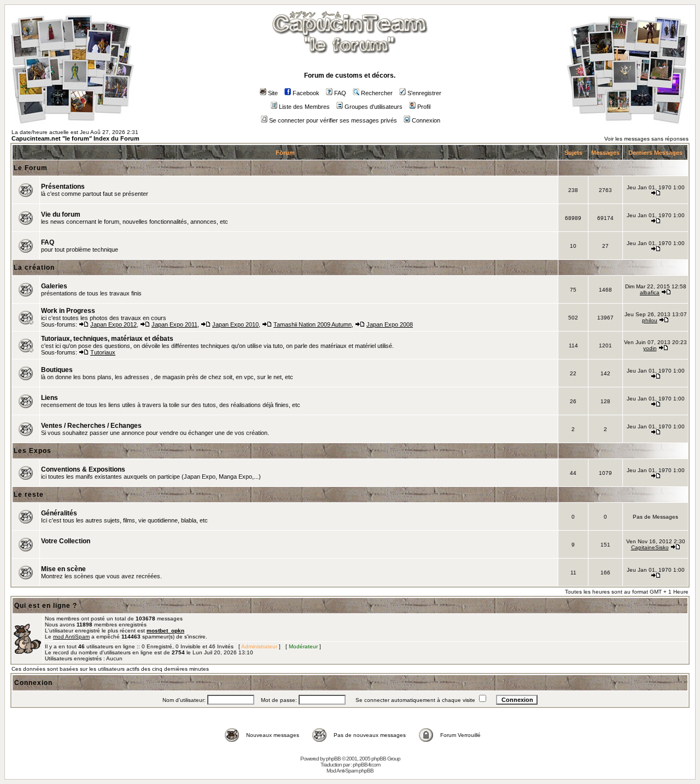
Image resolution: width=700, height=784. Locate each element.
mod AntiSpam (71, 637)
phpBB (333, 759)
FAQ (340, 93)
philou (649, 320)
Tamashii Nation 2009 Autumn (312, 324)
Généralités (59, 513)
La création (34, 267)
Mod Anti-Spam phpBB (350, 771)
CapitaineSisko (650, 547)
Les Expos (32, 451)
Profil (423, 106)
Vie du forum (60, 214)
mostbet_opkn (165, 631)
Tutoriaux (102, 352)
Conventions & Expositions (83, 469)
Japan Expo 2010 (235, 324)
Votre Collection (65, 541)
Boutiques (57, 370)
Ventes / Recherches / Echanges (91, 425)
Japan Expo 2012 (113, 324)
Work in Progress (68, 311)
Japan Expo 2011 (174, 324)
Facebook (306, 93)
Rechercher (377, 93)
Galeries (54, 286)
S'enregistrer (424, 93)
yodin (650, 348)
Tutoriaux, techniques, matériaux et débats (107, 338)
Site (273, 93)
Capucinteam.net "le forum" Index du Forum (75, 138)
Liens (49, 398)
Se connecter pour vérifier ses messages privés (333, 120)
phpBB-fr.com (366, 765)
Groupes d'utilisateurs (373, 106)
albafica (650, 292)
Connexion (426, 120)
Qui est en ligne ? (45, 605)
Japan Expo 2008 (389, 324)
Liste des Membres (304, 106)
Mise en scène (63, 569)
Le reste (29, 494)
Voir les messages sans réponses (646, 139)
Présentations (63, 186)
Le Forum (31, 168)
